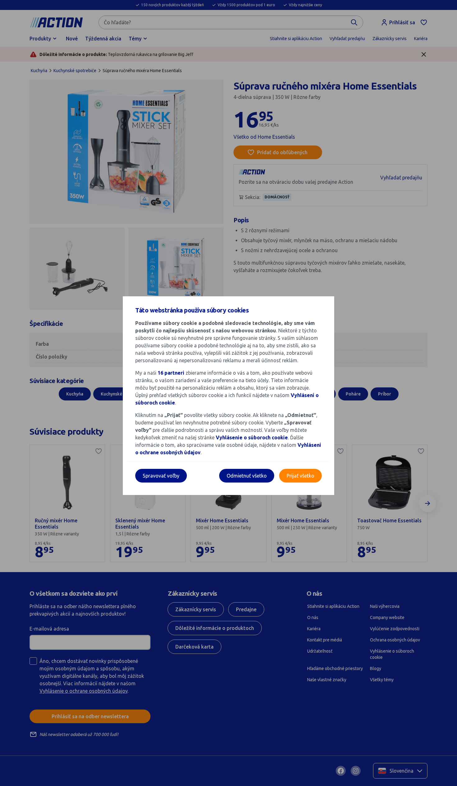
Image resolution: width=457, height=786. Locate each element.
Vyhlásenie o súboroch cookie (252, 437)
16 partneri (172, 373)
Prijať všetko (300, 476)
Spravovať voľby (161, 476)
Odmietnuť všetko (247, 476)
